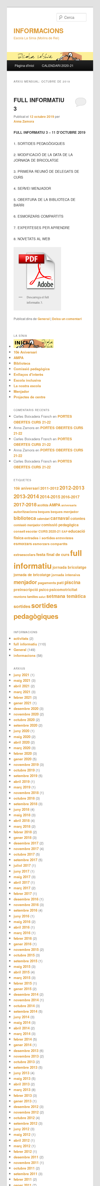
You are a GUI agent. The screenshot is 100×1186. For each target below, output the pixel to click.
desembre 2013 (26, 1050)
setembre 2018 (25, 803)
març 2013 (22, 1089)
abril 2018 (22, 820)
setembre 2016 (25, 910)
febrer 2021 (23, 697)
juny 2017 (21, 871)
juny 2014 (21, 1016)
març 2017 (22, 887)
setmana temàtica (66, 596)
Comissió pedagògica (32, 368)
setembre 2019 (25, 775)
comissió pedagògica (60, 524)
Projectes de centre (29, 396)
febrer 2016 (23, 938)
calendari (43, 518)
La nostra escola (27, 385)
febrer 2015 (23, 983)
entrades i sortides (39, 537)
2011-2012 (49, 488)
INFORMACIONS (38, 30)
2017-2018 (25, 504)
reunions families (26, 596)
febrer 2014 (23, 1039)
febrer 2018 (23, 831)
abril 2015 (22, 971)
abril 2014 (22, 1027)
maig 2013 (22, 1078)
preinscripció (26, 589)
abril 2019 (22, 781)
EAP (64, 531)
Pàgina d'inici (24, 65)
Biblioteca (22, 363)
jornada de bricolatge (32, 574)
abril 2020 (22, 742)
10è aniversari (26, 488)
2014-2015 (50, 497)
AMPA (18, 357)
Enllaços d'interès (28, 374)
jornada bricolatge (69, 567)
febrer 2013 (23, 1095)
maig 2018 (22, 814)
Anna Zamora (24, 121)
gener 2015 (22, 988)
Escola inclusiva (27, 380)
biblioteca (25, 518)
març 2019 (22, 787)
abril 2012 (22, 1140)
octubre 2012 (24, 1117)
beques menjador (65, 511)
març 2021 (22, 691)
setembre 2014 (25, 1011)
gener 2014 (22, 1044)
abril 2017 (22, 882)
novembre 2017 (26, 848)
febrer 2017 (23, 893)
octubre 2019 (24, 770)
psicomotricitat (63, 589)
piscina (73, 582)
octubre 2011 (24, 1168)
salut (42, 597)
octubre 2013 (24, 1061)
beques (44, 511)
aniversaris (69, 505)
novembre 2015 (26, 949)
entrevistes (64, 538)
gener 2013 (22, 1100)
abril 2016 (22, 927)
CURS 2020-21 (49, 531)
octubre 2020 (24, 719)
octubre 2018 (24, 798)
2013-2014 (26, 496)
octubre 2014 (24, 1005)
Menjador (21, 391)
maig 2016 (22, 921)
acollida (42, 505)
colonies (77, 518)
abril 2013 (22, 1083)
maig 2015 (22, 966)
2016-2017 (70, 497)
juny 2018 (21, 809)
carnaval (60, 518)
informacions (24, 655)
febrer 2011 (23, 1179)
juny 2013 (21, 1072)
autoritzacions (25, 511)
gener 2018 (22, 837)
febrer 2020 (23, 753)
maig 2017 (22, 876)
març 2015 (22, 977)
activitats (21, 638)
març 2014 (22, 1033)
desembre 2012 (26, 1106)
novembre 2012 (26, 1112)
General (44, 318)
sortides (22, 606)
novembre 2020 (26, 714)
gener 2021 (22, 702)
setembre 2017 (25, 859)
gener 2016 (22, 943)
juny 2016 (21, 915)
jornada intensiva (65, 574)
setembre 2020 (25, 725)
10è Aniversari (25, 352)
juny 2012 (21, 1128)
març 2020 (22, 747)
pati (60, 582)
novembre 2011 (26, 1162)
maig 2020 (22, 736)
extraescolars (24, 554)
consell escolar (26, 531)
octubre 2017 (24, 854)
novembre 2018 (26, 792)
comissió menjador (27, 525)
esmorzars (23, 543)
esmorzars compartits (50, 543)
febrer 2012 (23, 1151)
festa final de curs (52, 554)
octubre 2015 (24, 955)
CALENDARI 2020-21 (58, 65)
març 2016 (22, 932)
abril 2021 (22, 685)
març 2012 (22, 1145)
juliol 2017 (22, 865)
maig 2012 (22, 1134)
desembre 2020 (26, 708)
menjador (25, 582)
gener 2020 (22, 758)
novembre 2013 (26, 1056)
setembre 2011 (25, 1173)
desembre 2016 (26, 899)
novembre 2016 (26, 904)
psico (44, 589)
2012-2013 (72, 487)
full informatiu (25, 643)
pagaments (47, 582)
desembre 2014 (26, 994)
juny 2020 (21, 730)
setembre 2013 (25, 1067)
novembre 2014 (26, 999)
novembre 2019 (26, 764)
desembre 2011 (26, 1156)
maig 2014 (22, 1022)
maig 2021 (22, 680)
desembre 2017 (26, 843)
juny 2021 (21, 674)
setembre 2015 (25, 960)
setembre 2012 (25, 1123)
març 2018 (22, 826)
